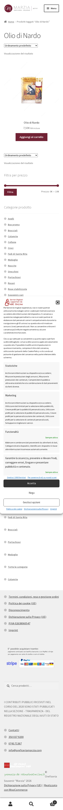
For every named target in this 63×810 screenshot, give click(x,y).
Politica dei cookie (14, 509)
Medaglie (13, 259)
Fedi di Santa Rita (17, 253)
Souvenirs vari (15, 295)
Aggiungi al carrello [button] (31, 137)
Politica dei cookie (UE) (22, 603)
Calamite (13, 236)
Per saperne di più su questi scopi (42, 477)
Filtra (10, 192)
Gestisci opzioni (31, 502)
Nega (31, 493)
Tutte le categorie (17, 566)
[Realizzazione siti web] (17, 765)
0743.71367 (15, 743)
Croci (10, 248)
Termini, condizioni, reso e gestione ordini (34, 596)
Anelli (11, 218)
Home (11, 21)
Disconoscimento (19, 610)
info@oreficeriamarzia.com (25, 750)
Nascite (12, 265)
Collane (12, 242)
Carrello (48, 801)
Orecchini (13, 271)
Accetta (31, 483)
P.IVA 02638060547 (19, 623)
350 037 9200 (16, 737)
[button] (57, 302)
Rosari (11, 283)
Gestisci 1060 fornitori (16, 477)
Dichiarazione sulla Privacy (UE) (27, 617)
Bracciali (13, 230)
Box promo (14, 224)
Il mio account (10, 804)
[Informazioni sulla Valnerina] (24, 774)
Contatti (14, 730)
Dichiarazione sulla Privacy (36, 509)
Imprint (53, 509)
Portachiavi (14, 277)
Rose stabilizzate (17, 289)
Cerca (31, 804)
